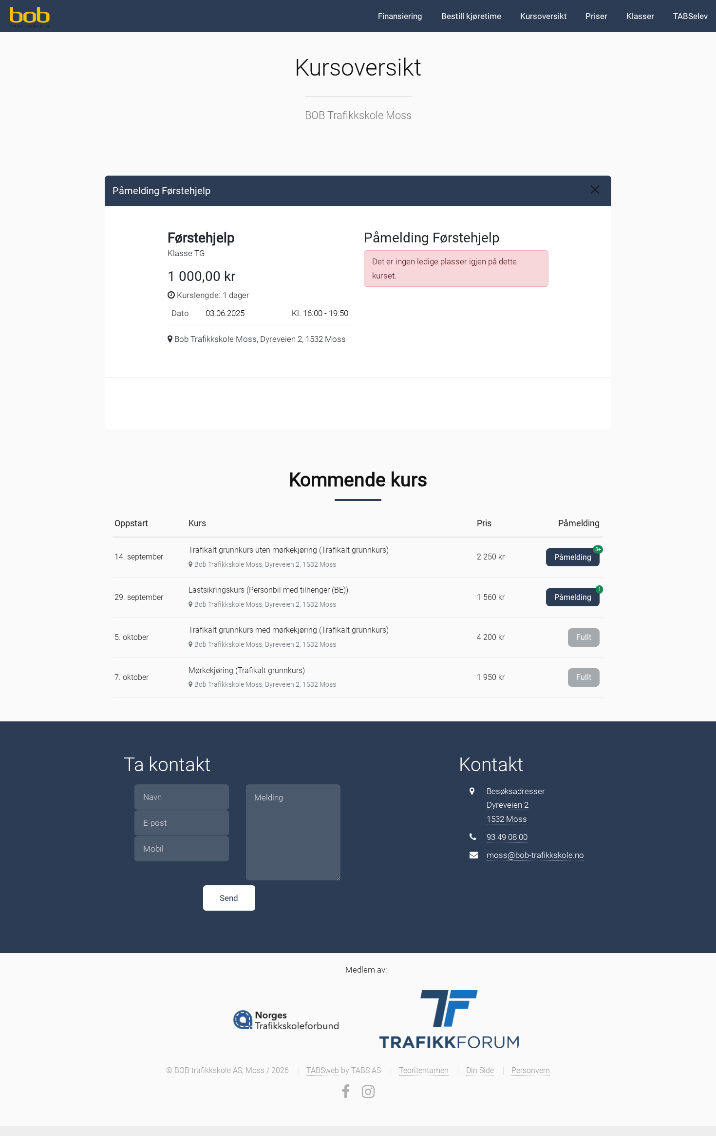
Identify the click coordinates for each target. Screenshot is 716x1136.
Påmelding (577, 555)
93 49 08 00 (507, 837)
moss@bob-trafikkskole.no (535, 855)
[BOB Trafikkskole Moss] (28, 16)
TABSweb (322, 1070)
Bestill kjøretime (471, 16)
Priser (596, 16)
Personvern (530, 1070)
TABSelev (690, 16)
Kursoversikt (543, 16)
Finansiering (400, 16)
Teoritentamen (424, 1070)
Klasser (640, 16)
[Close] (595, 189)
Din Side (480, 1070)
